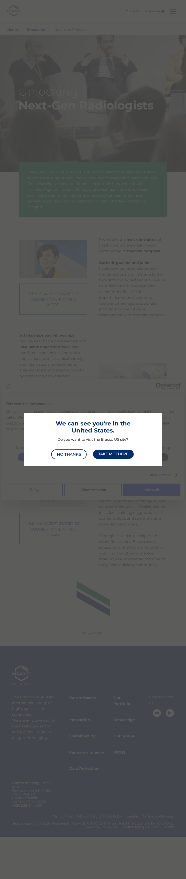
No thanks (69, 454)
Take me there (113, 454)
